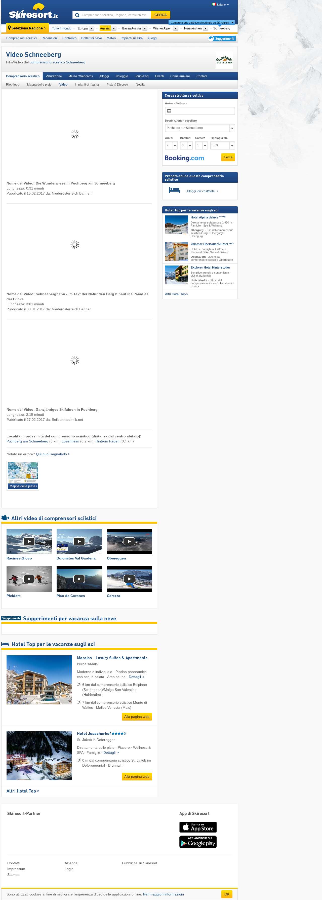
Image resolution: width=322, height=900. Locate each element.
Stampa (13, 875)
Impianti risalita (131, 38)
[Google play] (198, 847)
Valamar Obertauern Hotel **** (212, 244)
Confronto (69, 38)
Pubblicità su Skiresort (139, 863)
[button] (184, 158)
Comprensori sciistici (21, 38)
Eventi (159, 76)
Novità (140, 84)
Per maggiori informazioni (163, 894)
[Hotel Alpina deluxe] (176, 224)
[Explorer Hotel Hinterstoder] (176, 275)
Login (69, 869)
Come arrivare (180, 76)
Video (63, 84)
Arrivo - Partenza (176, 103)
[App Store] (198, 833)
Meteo (111, 38)
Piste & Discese (117, 84)
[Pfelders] (29, 579)
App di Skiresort (194, 814)
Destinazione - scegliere (181, 120)
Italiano (221, 4)
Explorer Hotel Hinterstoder (210, 267)
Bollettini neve (91, 38)
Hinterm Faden (107, 441)
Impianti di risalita (87, 84)
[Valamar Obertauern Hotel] (176, 251)
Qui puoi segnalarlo (51, 454)
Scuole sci (142, 76)
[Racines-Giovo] (29, 541)
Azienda (71, 863)
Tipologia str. (219, 137)
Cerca (228, 157)
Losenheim (70, 441)
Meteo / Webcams (80, 76)
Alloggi (152, 38)
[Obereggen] (129, 541)
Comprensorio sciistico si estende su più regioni (200, 22)
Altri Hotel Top (21, 791)
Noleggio (121, 76)
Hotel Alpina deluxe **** (208, 217)
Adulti (169, 137)
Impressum (16, 869)
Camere (200, 137)
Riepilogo (12, 84)
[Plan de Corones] (79, 579)
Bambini (185, 137)
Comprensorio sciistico (22, 76)
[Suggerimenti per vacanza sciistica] (221, 38)
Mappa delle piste (39, 84)
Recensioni (50, 38)
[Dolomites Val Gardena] (79, 541)
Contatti (201, 76)
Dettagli (135, 677)
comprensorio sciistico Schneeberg (57, 62)
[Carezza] (129, 579)
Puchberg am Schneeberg (27, 441)
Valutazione (54, 76)
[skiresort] (34, 12)
